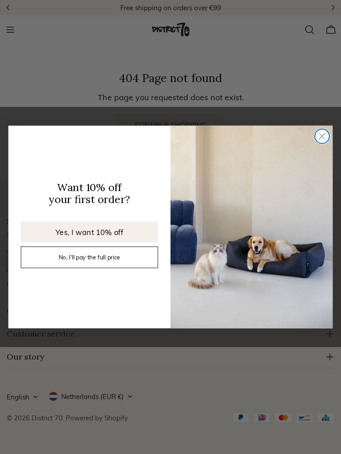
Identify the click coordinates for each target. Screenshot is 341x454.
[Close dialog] (322, 136)
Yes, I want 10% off (89, 232)
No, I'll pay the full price (89, 257)
